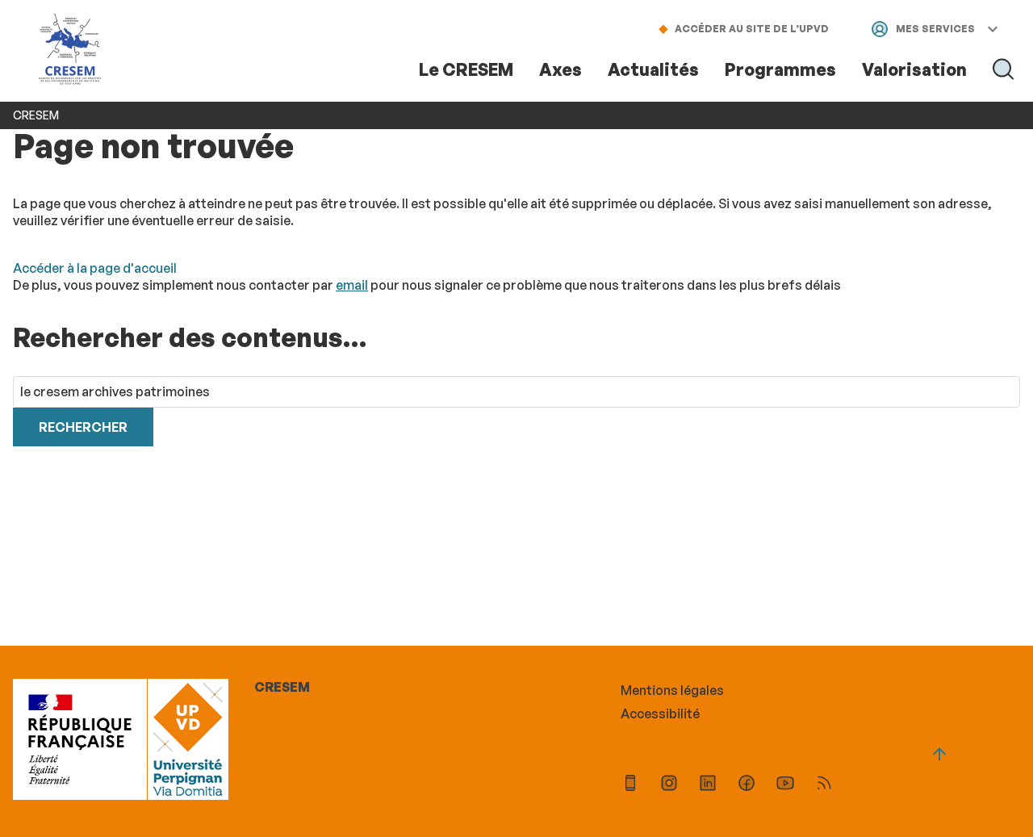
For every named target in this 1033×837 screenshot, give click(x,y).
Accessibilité (660, 713)
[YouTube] (785, 785)
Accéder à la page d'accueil (95, 268)
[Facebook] (746, 785)
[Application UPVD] (630, 785)
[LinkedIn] (707, 785)
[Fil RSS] (824, 785)
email (352, 285)
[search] (516, 392)
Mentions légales (672, 690)
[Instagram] (669, 785)
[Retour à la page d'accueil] (70, 50)
